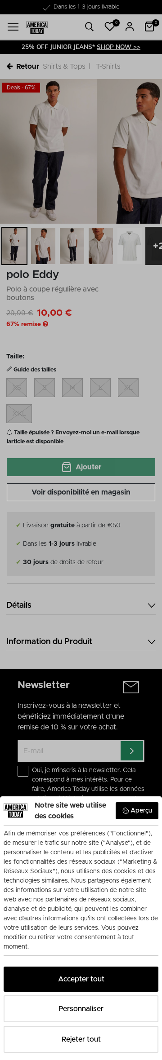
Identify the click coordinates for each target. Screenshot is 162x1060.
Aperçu (141, 811)
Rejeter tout (81, 1039)
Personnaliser (81, 1008)
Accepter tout (81, 979)
